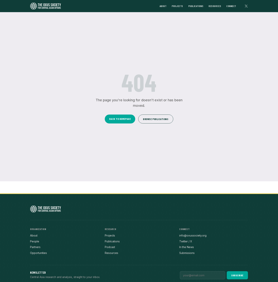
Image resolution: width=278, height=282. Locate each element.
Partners (35, 247)
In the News (186, 247)
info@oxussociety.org (193, 235)
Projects (177, 6)
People (34, 241)
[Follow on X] (246, 6)
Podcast (110, 247)
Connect (231, 6)
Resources (215, 6)
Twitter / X (185, 241)
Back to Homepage (120, 118)
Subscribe (237, 275)
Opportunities (38, 253)
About (163, 6)
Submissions (187, 253)
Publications (195, 6)
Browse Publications (155, 119)
